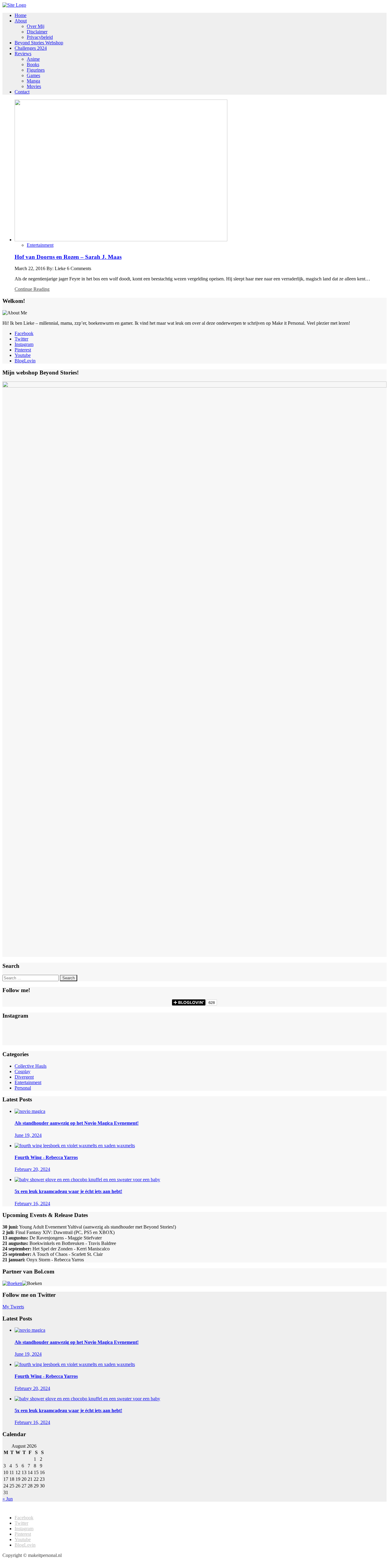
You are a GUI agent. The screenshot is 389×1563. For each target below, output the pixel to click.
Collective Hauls (30, 1066)
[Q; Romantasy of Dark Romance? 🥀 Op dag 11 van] (322, 1028)
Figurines (36, 70)
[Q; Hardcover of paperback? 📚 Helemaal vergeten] (194, 1028)
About (21, 20)
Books (33, 64)
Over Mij (35, 26)
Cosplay (22, 1071)
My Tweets (13, 1306)
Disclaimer (37, 31)
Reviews (23, 53)
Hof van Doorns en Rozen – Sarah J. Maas (68, 257)
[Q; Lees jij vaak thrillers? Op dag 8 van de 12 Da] (322, 1034)
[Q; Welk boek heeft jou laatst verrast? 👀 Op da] (194, 1040)
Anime (33, 59)
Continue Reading (32, 289)
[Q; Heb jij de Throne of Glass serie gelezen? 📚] (67, 1028)
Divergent (24, 1077)
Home (20, 15)
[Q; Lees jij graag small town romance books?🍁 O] (322, 1040)
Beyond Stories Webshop (39, 42)
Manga (33, 80)
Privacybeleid (40, 37)
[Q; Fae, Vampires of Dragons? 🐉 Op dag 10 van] (67, 1034)
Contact (22, 91)
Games (33, 75)
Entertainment (40, 245)
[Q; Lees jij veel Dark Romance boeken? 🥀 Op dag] (67, 1040)
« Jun (7, 1498)
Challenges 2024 (31, 48)
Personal (23, 1087)
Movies (34, 86)
